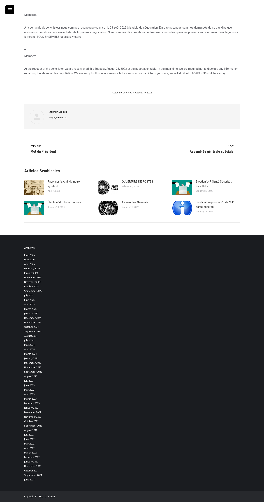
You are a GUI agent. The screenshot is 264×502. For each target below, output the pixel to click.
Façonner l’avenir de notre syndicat (64, 184)
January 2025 (31, 313)
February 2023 (32, 403)
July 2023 (29, 380)
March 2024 (30, 353)
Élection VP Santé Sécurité (64, 202)
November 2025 (32, 282)
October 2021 (31, 470)
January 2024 (31, 358)
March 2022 (30, 452)
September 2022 (33, 425)
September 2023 (33, 371)
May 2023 (29, 389)
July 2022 (29, 434)
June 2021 (29, 479)
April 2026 (29, 264)
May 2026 (29, 259)
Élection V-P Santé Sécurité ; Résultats (214, 184)
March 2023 (30, 398)
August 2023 (30, 376)
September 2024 (33, 331)
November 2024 (32, 322)
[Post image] (34, 187)
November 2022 (32, 416)
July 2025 (29, 295)
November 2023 (32, 367)
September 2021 (33, 475)
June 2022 (29, 439)
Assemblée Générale (135, 202)
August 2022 (30, 430)
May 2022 (29, 443)
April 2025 (29, 304)
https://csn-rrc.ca (58, 117)
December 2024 (32, 317)
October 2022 (31, 421)
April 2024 (29, 349)
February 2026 (32, 268)
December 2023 (32, 362)
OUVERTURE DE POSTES (137, 181)
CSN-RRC (127, 92)
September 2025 (33, 291)
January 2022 (31, 461)
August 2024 (30, 335)
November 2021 (32, 466)
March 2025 (30, 308)
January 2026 (31, 273)
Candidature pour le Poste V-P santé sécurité (215, 205)
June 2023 (29, 385)
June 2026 (29, 255)
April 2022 (29, 448)
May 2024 (29, 344)
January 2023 (31, 407)
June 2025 (29, 299)
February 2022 (32, 457)
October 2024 (31, 326)
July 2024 (29, 340)
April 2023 (29, 394)
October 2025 (31, 286)
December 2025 (32, 277)
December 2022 (32, 412)
